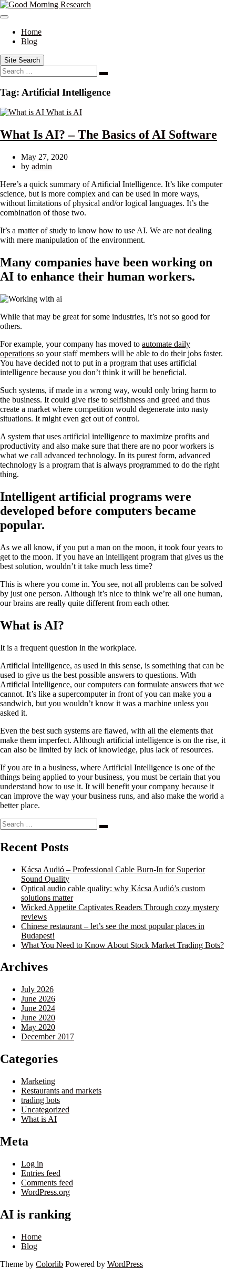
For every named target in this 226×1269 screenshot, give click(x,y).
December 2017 (47, 1036)
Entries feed (40, 1173)
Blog (29, 41)
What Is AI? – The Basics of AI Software (108, 134)
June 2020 (38, 1017)
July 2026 (37, 989)
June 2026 (38, 998)
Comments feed (47, 1182)
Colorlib (49, 1264)
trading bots (40, 1100)
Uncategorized (45, 1109)
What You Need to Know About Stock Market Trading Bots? (122, 945)
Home (31, 31)
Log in (32, 1163)
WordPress (125, 1264)
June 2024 (38, 1008)
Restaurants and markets (61, 1090)
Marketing (38, 1081)
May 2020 (38, 1027)
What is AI (64, 112)
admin (42, 166)
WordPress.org (45, 1192)
